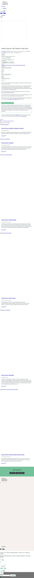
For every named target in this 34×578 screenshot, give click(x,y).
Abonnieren (5, 62)
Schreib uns (5, 3)
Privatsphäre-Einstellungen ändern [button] (5, 555)
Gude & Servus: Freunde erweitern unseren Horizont (12, 454)
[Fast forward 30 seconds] (12, 59)
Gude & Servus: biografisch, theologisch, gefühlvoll (12, 128)
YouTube (23, 65)
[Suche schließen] (2, 573)
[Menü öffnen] (1, 17)
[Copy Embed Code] (2, 80)
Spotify (21, 65)
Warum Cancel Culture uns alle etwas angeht (7, 120)
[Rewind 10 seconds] (5, 59)
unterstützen (24, 116)
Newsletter (5, 4)
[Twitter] (0, 568)
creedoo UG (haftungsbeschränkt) (12, 552)
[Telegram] (3, 13)
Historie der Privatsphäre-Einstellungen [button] (18, 555)
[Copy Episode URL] (2, 76)
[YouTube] (1, 13)
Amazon (2, 65)
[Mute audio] (2, 59)
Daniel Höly (4, 51)
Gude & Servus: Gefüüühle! (7, 142)
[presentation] (16, 124)
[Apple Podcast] (5, 13)
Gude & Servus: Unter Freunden (8, 298)
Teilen (11, 62)
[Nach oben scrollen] (1, 560)
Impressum (2, 553)
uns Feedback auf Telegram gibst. (13, 99)
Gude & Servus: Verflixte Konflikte (8, 219)
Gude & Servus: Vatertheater (7, 375)
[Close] (2, 64)
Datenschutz (28, 552)
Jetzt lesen (3, 135)
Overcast (13, 65)
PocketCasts (17, 65)
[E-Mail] (2, 568)
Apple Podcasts (7, 65)
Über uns (4, 478)
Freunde (4, 8)
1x (8, 59)
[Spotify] (4, 13)
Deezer (11, 65)
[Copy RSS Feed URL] (2, 69)
